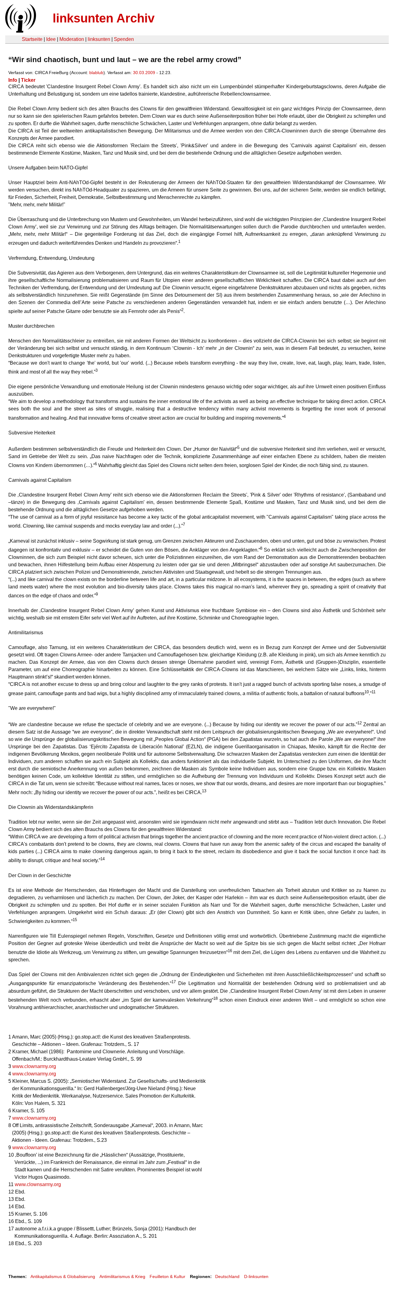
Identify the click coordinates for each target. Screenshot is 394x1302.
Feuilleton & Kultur (167, 1276)
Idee (51, 39)
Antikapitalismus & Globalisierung (62, 1276)
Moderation (71, 39)
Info (12, 80)
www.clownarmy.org (34, 1066)
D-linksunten (256, 1276)
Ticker (28, 80)
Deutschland (227, 1276)
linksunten (99, 39)
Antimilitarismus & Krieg (122, 1276)
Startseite (32, 39)
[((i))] (20, 31)
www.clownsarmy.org (38, 1184)
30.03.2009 (144, 72)
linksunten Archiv (104, 18)
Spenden (124, 39)
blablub (96, 72)
